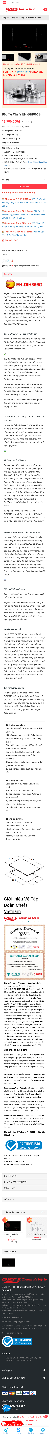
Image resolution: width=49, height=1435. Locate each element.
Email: (4, 1322)
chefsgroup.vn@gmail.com (19, 1322)
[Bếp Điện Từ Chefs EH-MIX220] (12, 1226)
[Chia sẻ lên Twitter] (8, 261)
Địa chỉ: (5, 1294)
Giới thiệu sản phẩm (10, 148)
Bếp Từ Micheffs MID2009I (36, 1234)
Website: (5, 1333)
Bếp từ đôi (7, 255)
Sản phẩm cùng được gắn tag (14, 250)
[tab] (24, 274)
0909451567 (17, 1317)
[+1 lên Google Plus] (12, 261)
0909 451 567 (17, 1405)
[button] (24, 274)
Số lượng (5, 180)
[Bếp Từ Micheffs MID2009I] (36, 1227)
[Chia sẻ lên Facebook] (4, 261)
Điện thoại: (6, 1317)
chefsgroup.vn (16, 1333)
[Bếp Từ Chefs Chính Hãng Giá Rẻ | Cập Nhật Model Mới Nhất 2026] (20, 10)
